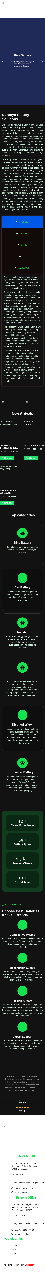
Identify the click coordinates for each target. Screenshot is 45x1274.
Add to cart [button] (7, 458)
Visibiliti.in (29, 1265)
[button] (2, 61)
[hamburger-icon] (40, 8)
